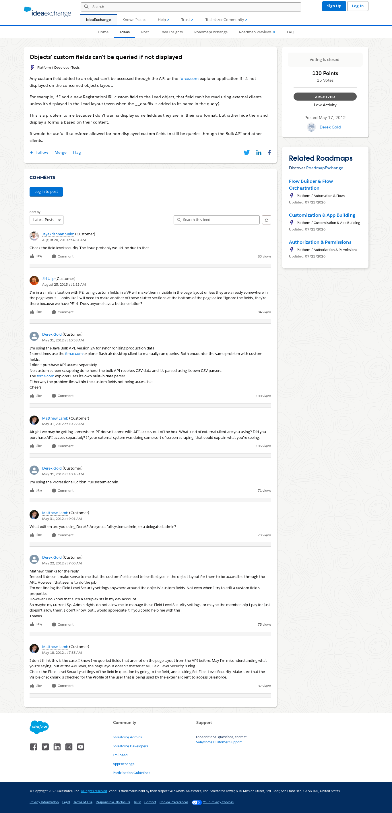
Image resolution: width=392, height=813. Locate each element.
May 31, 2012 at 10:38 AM (63, 340)
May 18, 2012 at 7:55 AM (62, 652)
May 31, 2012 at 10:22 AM (63, 423)
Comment (65, 256)
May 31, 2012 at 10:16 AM (63, 474)
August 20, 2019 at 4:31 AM (64, 239)
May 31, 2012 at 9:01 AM (62, 518)
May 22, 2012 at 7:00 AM (62, 563)
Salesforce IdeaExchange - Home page (47, 12)
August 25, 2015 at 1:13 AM (64, 284)
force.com (74, 353)
